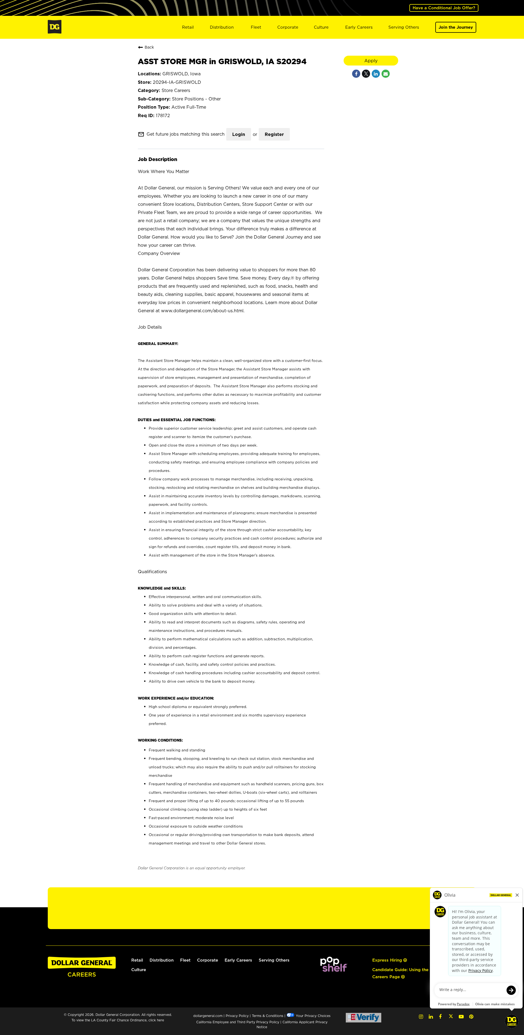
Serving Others (403, 27)
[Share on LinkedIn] (376, 74)
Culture (321, 27)
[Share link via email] (386, 74)
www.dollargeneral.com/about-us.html (202, 310)
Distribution (222, 27)
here (160, 1020)
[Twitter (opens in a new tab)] (451, 1016)
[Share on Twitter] (366, 74)
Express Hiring (387, 960)
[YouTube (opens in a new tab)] (461, 1016)
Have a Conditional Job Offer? (444, 7)
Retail (188, 27)
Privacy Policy (237, 1016)
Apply (370, 60)
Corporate (287, 27)
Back (149, 47)
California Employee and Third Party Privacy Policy (238, 1022)
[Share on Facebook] (356, 74)
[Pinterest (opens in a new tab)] (471, 1016)
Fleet (256, 27)
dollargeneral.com (207, 1016)
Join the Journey (456, 27)
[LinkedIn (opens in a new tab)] (431, 1016)
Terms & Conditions (267, 1016)
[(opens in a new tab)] (334, 970)
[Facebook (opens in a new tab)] (440, 1016)
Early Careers (359, 27)
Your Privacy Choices (313, 1016)
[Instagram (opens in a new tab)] (421, 1016)
